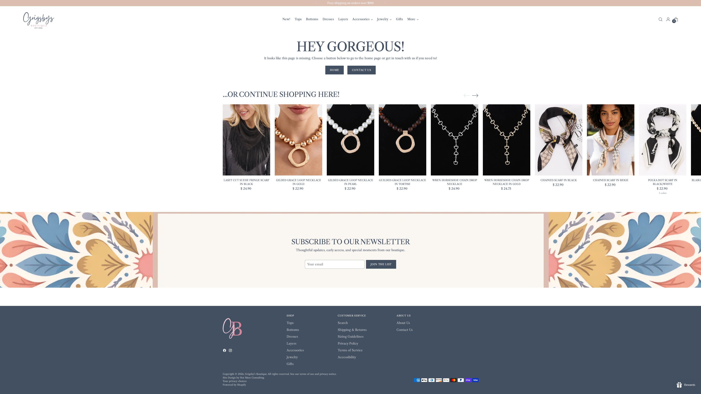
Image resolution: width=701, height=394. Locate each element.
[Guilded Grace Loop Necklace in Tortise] (402, 139)
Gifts (290, 364)
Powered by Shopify (234, 384)
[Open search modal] (660, 19)
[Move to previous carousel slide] (467, 95)
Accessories (295, 350)
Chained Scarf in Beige (610, 180)
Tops (290, 323)
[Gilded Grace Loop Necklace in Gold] (298, 139)
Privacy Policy (348, 343)
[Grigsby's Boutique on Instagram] (231, 351)
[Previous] (316, 3)
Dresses (292, 336)
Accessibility (347, 357)
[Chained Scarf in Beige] (610, 139)
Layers (291, 343)
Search (343, 323)
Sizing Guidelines (350, 336)
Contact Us (405, 330)
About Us (403, 323)
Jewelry (292, 357)
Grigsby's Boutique (256, 373)
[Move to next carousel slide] (475, 95)
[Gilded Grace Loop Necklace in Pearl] (350, 139)
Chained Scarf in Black (559, 180)
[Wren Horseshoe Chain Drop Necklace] (454, 139)
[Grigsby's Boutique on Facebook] (225, 351)
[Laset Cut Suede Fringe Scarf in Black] (246, 139)
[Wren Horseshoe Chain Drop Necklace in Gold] (506, 139)
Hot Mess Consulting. (252, 377)
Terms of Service (350, 350)
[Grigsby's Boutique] (38, 19)
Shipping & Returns (352, 330)
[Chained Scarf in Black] (558, 139)
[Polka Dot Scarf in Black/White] (662, 139)
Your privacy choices (235, 381)
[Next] (385, 3)
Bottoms (293, 330)
